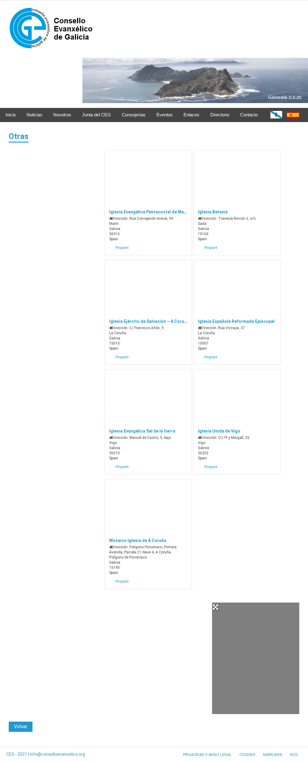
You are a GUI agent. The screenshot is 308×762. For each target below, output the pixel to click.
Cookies (247, 754)
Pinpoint (122, 248)
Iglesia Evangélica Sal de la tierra (142, 431)
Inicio (10, 114)
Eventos (164, 114)
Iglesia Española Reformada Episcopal (236, 321)
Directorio (219, 114)
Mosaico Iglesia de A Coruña (137, 540)
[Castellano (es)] (293, 117)
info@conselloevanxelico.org (57, 754)
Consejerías (134, 114)
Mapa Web (272, 754)
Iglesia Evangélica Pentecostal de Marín (149, 211)
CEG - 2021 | (18, 754)
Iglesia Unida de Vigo (219, 431)
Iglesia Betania (213, 211)
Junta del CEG (96, 114)
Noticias (34, 114)
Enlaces (191, 114)
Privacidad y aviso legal (207, 754)
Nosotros (62, 114)
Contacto (249, 114)
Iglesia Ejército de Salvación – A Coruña (149, 321)
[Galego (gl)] (276, 117)
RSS (294, 754)
